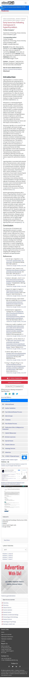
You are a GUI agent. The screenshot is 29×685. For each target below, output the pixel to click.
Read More (7, 540)
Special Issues (9, 441)
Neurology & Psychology (9, 621)
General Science (7, 612)
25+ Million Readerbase (15, 378)
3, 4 (19, 122)
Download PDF (19, 386)
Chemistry (5, 603)
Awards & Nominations (14, 382)
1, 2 (17, 99)
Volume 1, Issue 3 (7, 555)
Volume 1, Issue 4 (7, 554)
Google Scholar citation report (9, 460)
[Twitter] (12, 666)
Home (2, 632)
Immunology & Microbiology (10, 617)
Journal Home (6, 400)
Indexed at (9, 265)
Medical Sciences (7, 619)
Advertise (8, 452)
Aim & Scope (9, 416)
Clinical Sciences (7, 607)
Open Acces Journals (6, 634)
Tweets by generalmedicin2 (8, 596)
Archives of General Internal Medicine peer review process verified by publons (12, 483)
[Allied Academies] (8, 3)
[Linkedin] (16, 666)
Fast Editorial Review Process (13, 412)
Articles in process (10, 437)
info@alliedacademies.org (11, 660)
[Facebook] (9, 666)
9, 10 (22, 222)
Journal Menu (6, 397)
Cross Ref (23, 265)
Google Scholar (16, 265)
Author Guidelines (10, 408)
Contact (3, 641)
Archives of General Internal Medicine (12, 69)
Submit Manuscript (10, 433)
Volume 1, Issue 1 (7, 559)
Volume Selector (10, 444)
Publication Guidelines (6, 639)
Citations (8, 420)
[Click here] (14, 474)
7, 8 (13, 189)
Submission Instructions (7, 636)
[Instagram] (20, 666)
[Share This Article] (4, 394)
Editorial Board (9, 404)
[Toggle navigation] (25, 2)
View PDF (9, 386)
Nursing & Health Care (9, 624)
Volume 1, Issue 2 (7, 557)
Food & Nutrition (7, 610)
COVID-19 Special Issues (12, 456)
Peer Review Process (11, 423)
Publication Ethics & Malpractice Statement (13, 428)
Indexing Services (10, 448)
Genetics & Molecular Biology (10, 614)
